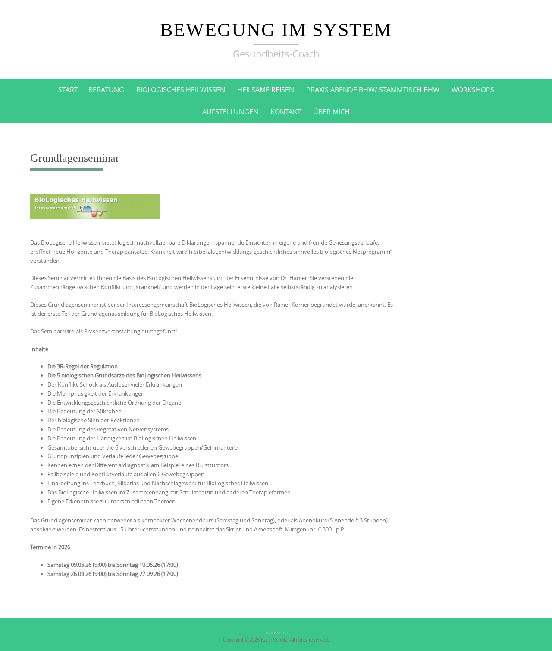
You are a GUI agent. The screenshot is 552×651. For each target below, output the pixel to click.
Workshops (473, 89)
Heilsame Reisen (265, 89)
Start (68, 89)
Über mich (331, 111)
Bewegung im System (276, 30)
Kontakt (285, 111)
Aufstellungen (230, 111)
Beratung (106, 89)
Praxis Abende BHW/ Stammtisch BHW (372, 89)
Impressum (276, 632)
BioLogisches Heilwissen (180, 89)
